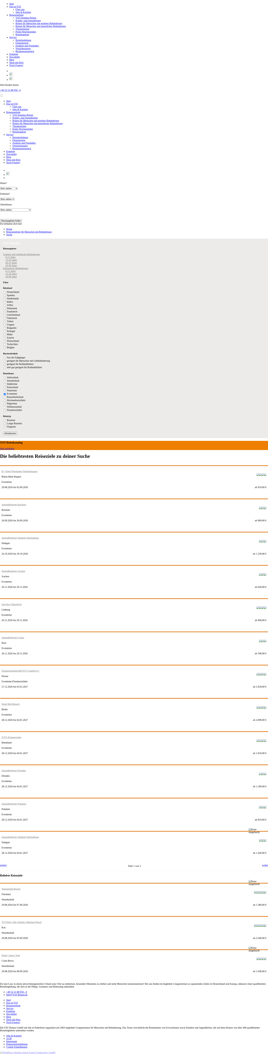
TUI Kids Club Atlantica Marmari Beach (22, 922)
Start (11, 3)
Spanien (11, 295)
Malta (9, 334)
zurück (3, 865)
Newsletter (14, 57)
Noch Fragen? (16, 65)
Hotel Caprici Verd (11, 955)
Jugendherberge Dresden (14, 770)
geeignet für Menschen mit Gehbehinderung (28, 360)
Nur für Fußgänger (16, 357)
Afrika (10, 305)
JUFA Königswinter (11, 737)
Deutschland (13, 292)
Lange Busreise (14, 423)
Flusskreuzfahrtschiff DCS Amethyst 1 (20, 671)
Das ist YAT (15, 6)
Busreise (11, 420)
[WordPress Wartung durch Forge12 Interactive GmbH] (27, 1052)
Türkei (10, 321)
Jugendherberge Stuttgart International (20, 538)
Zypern (10, 337)
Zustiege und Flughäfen (27, 45)
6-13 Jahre (10, 257)
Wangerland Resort (11, 889)
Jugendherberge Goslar (13, 637)
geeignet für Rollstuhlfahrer (20, 364)
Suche (9, 234)
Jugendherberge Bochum (14, 504)
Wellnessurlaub (14, 406)
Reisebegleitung (23, 40)
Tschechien (12, 344)
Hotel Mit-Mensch (11, 704)
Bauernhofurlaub (15, 397)
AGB (9, 1038)
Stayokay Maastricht (12, 604)
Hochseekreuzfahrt (16, 400)
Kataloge (13, 54)
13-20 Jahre (11, 260)
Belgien (10, 347)
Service (13, 37)
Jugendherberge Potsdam (14, 804)
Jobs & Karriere (23, 12)
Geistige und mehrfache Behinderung (21, 254)
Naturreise (12, 390)
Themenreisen (22, 29)
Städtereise (12, 384)
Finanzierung (22, 43)
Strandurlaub (13, 380)
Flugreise (11, 426)
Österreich (12, 318)
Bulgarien (11, 328)
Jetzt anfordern (7, 448)
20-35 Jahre (11, 262)
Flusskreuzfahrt (14, 410)
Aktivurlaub (12, 377)
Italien (10, 301)
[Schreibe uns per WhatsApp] (11, 75)
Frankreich (12, 311)
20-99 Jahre (11, 265)
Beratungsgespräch (25, 51)
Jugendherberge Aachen (13, 571)
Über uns (20, 9)
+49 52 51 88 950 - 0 (10, 90)
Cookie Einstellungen (16, 1047)
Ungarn (10, 324)
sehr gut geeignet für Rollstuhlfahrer (24, 367)
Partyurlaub (12, 387)
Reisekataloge (22, 34)
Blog (11, 59)
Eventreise (12, 393)
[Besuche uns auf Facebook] (10, 71)
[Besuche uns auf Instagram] (11, 79)
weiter (265, 865)
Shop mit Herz (16, 62)
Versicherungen (23, 48)
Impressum (11, 1041)
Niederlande (13, 298)
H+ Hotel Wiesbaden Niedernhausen (20, 471)
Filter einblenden (11, 243)
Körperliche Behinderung (15, 268)
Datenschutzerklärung (17, 1044)
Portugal (11, 331)
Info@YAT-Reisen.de (16, 994)
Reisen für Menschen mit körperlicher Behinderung (41, 26)
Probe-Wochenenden (26, 31)
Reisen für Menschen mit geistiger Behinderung (39, 23)
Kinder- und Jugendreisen (28, 20)
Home (9, 229)
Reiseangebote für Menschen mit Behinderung (29, 232)
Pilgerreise (12, 403)
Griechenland (13, 314)
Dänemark (12, 308)
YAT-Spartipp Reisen (26, 17)
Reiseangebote (16, 15)
